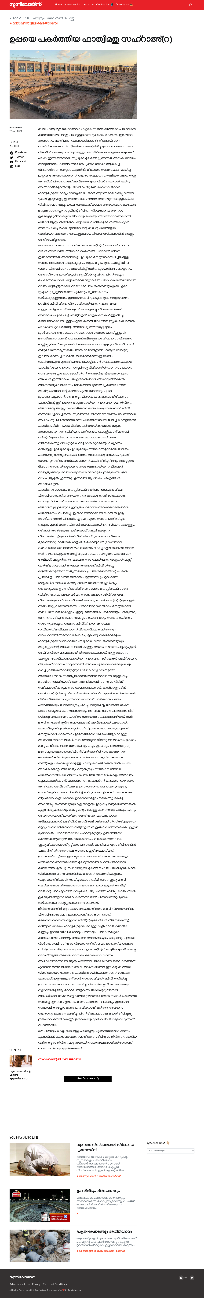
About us (88, 4)
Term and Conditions (55, 1284)
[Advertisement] (73, 1104)
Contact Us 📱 (104, 4)
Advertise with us (20, 1284)
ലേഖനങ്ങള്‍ (71, 4)
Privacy (36, 1284)
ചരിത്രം (39, 18)
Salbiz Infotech (75, 1290)
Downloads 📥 (124, 4)
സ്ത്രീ (72, 18)
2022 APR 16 (20, 18)
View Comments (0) (88, 1078)
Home (58, 4)
